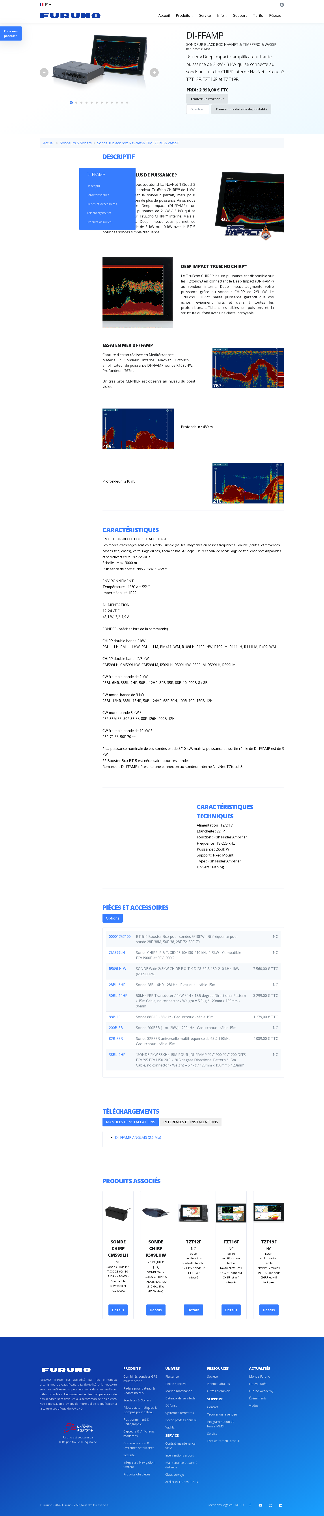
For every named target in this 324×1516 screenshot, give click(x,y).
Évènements (258, 1398)
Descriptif (93, 186)
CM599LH (117, 952)
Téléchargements (98, 213)
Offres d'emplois (219, 1391)
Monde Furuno (259, 1376)
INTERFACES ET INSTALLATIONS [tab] (190, 1122)
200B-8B (116, 1027)
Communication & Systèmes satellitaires (138, 1445)
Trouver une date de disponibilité (241, 109)
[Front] (70, 15)
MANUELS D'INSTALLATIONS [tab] (130, 1122)
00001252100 (120, 936)
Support (240, 15)
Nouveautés (257, 1384)
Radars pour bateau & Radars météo (139, 1390)
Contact (212, 1407)
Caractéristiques (97, 195)
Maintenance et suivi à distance (181, 1464)
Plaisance (172, 1376)
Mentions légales (220, 1505)
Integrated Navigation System (139, 1464)
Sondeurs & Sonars (76, 143)
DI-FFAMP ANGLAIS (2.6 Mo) (138, 1137)
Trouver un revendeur (207, 99)
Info (221, 15)
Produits (183, 15)
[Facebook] (250, 1505)
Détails (118, 1310)
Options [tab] (112, 918)
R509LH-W (117, 968)
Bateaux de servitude (180, 1398)
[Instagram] (270, 1505)
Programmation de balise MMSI (220, 1423)
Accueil (164, 15)
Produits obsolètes (136, 1474)
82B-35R (116, 1038)
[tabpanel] (99, 63)
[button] (45, 4)
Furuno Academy (261, 1391)
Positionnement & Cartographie (136, 1421)
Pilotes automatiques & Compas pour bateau (140, 1409)
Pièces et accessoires (101, 204)
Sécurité (129, 1455)
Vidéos (254, 1405)
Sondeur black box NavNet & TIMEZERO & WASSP (138, 143)
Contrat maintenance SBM (180, 1445)
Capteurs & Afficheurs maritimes (139, 1433)
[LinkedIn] (280, 1505)
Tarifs (258, 15)
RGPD (239, 1505)
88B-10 (115, 1016)
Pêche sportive (175, 1384)
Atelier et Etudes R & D (181, 1482)
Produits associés (99, 222)
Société (212, 1376)
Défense (171, 1405)
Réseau (275, 15)
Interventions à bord (179, 1455)
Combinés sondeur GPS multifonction (140, 1378)
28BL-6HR (117, 984)
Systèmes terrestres (179, 1413)
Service (205, 15)
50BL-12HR (118, 995)
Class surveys (174, 1474)
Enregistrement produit (223, 1441)
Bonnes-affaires (218, 1384)
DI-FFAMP (95, 174)
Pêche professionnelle (181, 1420)
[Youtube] (260, 1505)
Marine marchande (178, 1391)
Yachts (170, 1427)
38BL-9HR (117, 1054)
